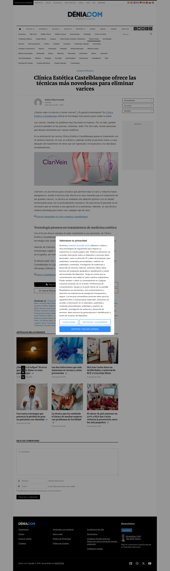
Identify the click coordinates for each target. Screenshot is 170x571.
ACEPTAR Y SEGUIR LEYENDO (85, 329)
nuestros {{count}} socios (79, 245)
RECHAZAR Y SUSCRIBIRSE (95, 322)
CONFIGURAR (69, 322)
